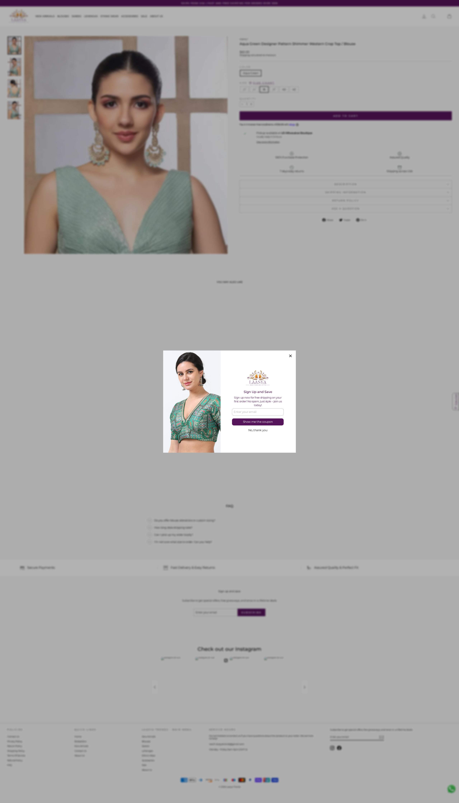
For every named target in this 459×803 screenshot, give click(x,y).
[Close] (290, 355)
